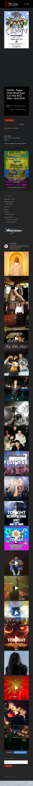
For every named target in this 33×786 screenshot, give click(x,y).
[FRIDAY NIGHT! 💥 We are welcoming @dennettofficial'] (16, 338)
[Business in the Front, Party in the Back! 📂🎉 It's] (16, 314)
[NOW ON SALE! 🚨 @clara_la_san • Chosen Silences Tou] (16, 663)
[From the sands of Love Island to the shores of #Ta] (16, 289)
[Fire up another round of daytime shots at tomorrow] (16, 613)
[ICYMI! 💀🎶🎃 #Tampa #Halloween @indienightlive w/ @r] (16, 438)
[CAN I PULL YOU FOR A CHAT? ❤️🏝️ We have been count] (16, 488)
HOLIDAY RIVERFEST (11, 222)
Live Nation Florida (9, 124)
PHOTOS (6, 209)
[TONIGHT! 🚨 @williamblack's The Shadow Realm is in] (16, 513)
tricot (5, 134)
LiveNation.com (8, 145)
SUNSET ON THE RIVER (11, 219)
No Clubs (17, 124)
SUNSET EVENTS (8, 217)
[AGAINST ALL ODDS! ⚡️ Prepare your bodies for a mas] (16, 363)
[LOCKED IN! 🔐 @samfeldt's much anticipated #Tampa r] (16, 388)
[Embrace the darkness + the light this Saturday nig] (16, 688)
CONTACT (6, 212)
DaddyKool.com (17, 145)
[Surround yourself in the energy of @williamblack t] (16, 588)
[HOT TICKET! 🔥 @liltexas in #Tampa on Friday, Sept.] (16, 413)
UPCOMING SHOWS (9, 201)
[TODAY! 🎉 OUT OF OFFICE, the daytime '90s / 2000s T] (16, 538)
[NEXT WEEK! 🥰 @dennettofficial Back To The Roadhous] (16, 563)
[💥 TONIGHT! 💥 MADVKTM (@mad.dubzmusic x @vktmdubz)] (16, 638)
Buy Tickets (9, 120)
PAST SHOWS (9, 204)
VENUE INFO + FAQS (9, 199)
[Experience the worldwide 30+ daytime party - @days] (16, 463)
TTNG (5, 132)
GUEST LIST (7, 207)
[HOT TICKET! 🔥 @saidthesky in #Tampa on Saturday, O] (16, 264)
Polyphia (6, 130)
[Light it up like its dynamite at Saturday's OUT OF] (16, 713)
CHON (5, 126)
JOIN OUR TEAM (10, 214)
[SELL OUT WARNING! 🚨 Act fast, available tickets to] (16, 738)
